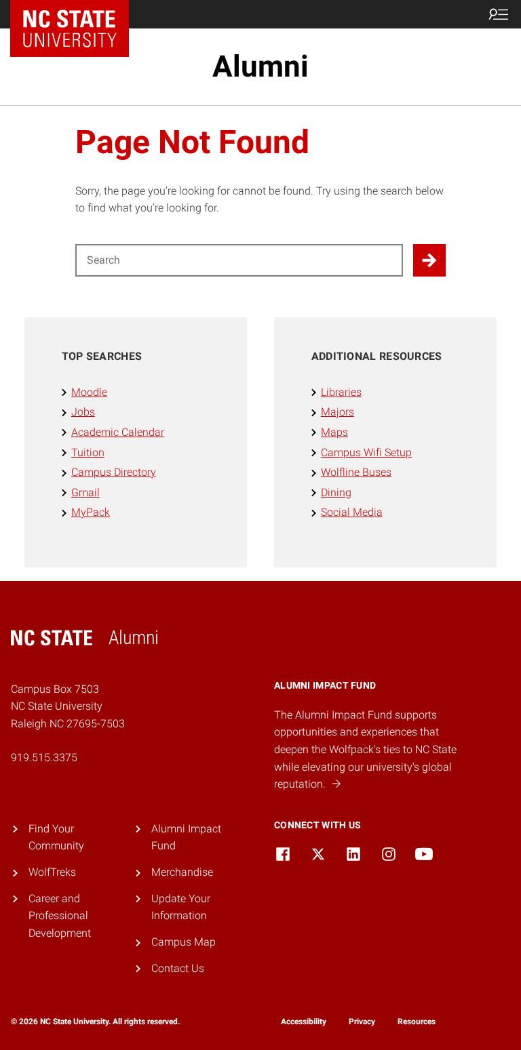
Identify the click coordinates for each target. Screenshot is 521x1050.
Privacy (362, 1021)
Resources (417, 1021)
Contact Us (177, 968)
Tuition (87, 452)
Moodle (89, 392)
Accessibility (303, 1021)
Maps (334, 432)
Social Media (352, 512)
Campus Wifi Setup (366, 452)
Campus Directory (113, 472)
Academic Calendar (117, 432)
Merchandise (182, 872)
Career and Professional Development (59, 916)
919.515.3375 (44, 757)
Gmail (85, 492)
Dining (336, 492)
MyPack (90, 512)
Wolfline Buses (356, 472)
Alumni (260, 66)
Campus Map (183, 941)
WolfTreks (52, 872)
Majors (337, 411)
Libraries (341, 392)
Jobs (83, 411)
